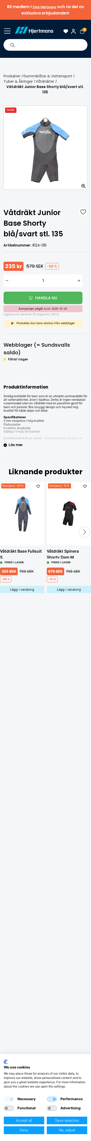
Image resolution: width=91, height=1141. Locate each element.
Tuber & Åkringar (18, 81)
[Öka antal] (79, 280)
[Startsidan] (34, 31)
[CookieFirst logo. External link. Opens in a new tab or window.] (6, 1062)
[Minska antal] (7, 280)
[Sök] (12, 45)
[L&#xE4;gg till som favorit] (83, 211)
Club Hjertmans (44, 7)
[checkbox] (9, 1099)
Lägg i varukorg (22, 589)
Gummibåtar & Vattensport (47, 76)
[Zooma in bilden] (82, 184)
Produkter (12, 76)
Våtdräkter (45, 81)
